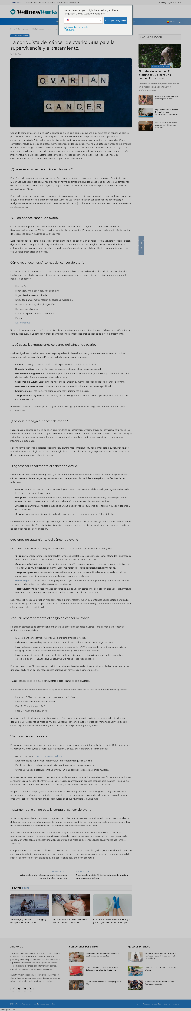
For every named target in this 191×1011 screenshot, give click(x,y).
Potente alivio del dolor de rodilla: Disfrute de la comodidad (69, 921)
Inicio (137, 1004)
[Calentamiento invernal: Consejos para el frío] (76, 985)
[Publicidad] (133, 11)
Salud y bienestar (19, 36)
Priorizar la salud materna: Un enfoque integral (161, 968)
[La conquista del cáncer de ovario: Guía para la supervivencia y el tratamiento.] (71, 92)
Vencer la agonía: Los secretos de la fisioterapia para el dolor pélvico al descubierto (160, 955)
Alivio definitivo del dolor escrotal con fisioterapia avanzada (166, 125)
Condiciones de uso (172, 1004)
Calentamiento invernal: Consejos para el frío (103, 982)
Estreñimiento (22, 323)
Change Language (115, 20)
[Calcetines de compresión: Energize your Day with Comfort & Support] (112, 905)
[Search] (179, 22)
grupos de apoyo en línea (49, 756)
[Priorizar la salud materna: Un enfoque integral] (135, 971)
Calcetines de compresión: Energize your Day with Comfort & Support (54, 2)
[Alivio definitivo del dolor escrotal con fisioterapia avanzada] (146, 126)
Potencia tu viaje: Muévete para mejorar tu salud (167, 97)
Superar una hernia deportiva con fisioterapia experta (159, 982)
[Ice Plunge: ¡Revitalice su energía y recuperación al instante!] (29, 905)
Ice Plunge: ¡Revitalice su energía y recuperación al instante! (28, 921)
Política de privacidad (152, 1004)
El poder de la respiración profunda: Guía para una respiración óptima (155, 75)
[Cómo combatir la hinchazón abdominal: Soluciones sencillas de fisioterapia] (76, 971)
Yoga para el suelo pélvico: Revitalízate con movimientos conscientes (166, 112)
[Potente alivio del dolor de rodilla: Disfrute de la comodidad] (71, 905)
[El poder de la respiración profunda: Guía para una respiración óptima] (160, 56)
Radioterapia (22, 580)
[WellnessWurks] (33, 11)
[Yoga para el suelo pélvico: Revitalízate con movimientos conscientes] (146, 113)
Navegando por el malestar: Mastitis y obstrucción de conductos (102, 954)
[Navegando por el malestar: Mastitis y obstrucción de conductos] (76, 957)
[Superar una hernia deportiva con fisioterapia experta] (135, 985)
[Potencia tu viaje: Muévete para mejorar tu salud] (146, 100)
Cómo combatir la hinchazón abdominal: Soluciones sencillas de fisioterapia (103, 968)
